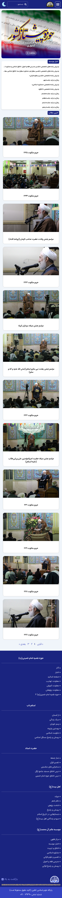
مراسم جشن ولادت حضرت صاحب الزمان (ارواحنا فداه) (31, 239)
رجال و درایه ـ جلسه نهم (51, 80)
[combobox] (17, 4)
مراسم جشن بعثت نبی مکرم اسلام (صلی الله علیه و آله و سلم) (31, 371)
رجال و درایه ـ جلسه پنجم (50, 107)
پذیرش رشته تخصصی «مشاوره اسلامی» (45, 85)
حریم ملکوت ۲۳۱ (31, 505)
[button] (58, 4)
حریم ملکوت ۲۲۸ (31, 591)
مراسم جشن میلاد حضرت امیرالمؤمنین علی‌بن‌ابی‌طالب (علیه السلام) (31, 460)
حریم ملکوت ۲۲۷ (31, 634)
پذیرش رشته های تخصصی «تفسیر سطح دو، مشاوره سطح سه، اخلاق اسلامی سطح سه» (29, 71)
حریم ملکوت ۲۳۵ (31, 152)
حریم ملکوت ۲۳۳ (31, 282)
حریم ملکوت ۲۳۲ (31, 415)
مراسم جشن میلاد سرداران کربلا (31, 325)
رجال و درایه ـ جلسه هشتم (50, 94)
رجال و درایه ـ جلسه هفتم (50, 98)
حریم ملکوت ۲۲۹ (31, 548)
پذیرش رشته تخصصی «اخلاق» (48, 89)
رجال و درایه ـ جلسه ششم (50, 103)
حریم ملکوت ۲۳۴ (31, 196)
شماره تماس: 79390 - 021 (31, 894)
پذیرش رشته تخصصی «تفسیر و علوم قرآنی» (44, 76)
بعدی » (22, 644)
